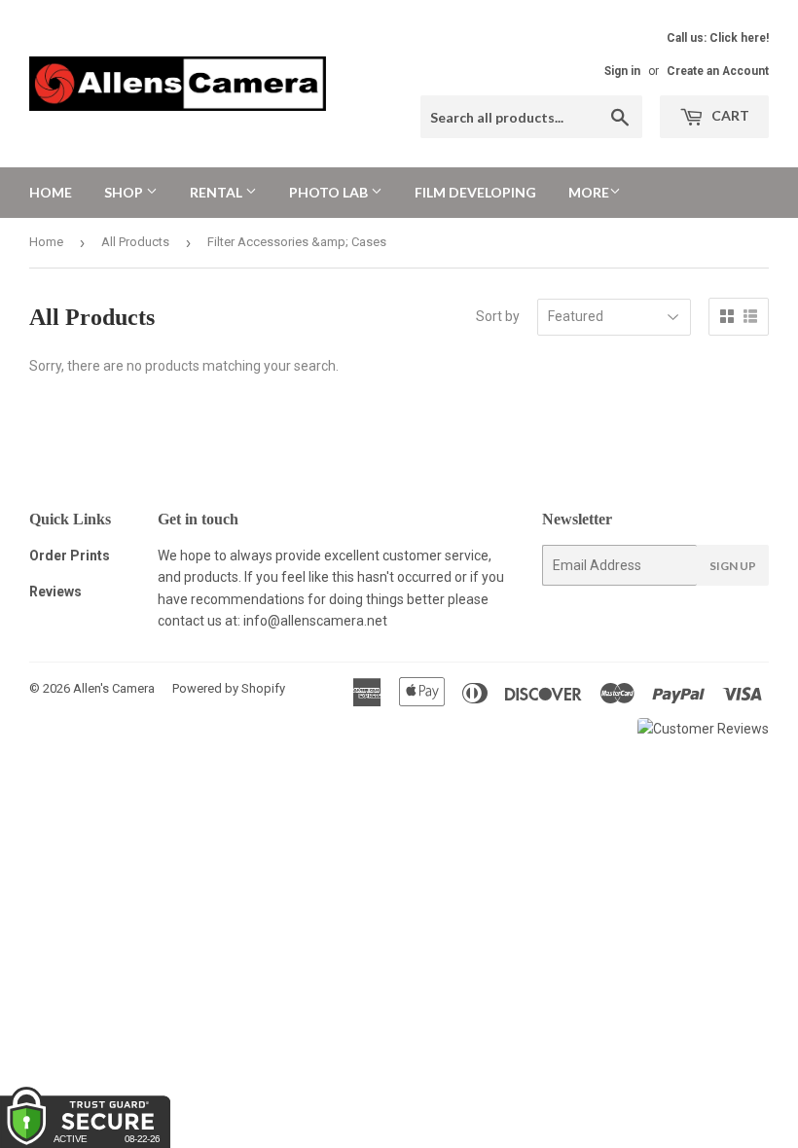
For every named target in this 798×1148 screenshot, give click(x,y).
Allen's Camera (114, 688)
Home (50, 192)
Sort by (498, 316)
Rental (217, 192)
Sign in (622, 71)
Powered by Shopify (228, 688)
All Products (135, 241)
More (588, 192)
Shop (125, 192)
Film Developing (475, 192)
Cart (728, 115)
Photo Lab (330, 192)
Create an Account (718, 71)
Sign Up (732, 565)
